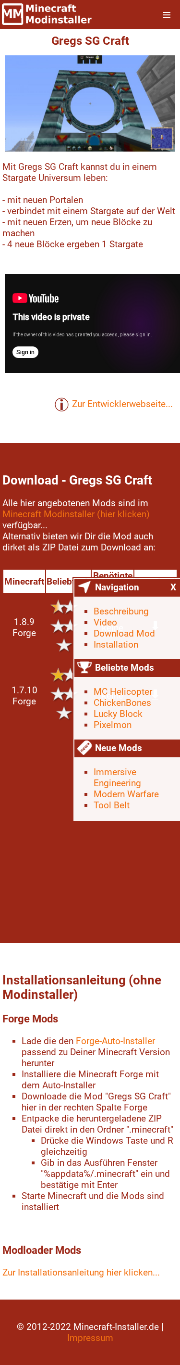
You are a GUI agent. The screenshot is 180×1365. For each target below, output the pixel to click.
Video (105, 622)
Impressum (90, 1337)
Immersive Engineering (117, 777)
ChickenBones (122, 702)
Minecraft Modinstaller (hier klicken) (76, 514)
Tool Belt (112, 805)
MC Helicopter (123, 691)
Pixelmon (113, 724)
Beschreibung (121, 611)
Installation (116, 644)
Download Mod (124, 633)
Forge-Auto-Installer (115, 1040)
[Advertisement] (90, 831)
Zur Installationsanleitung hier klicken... (81, 1272)
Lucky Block (118, 713)
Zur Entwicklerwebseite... (122, 403)
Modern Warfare (126, 794)
